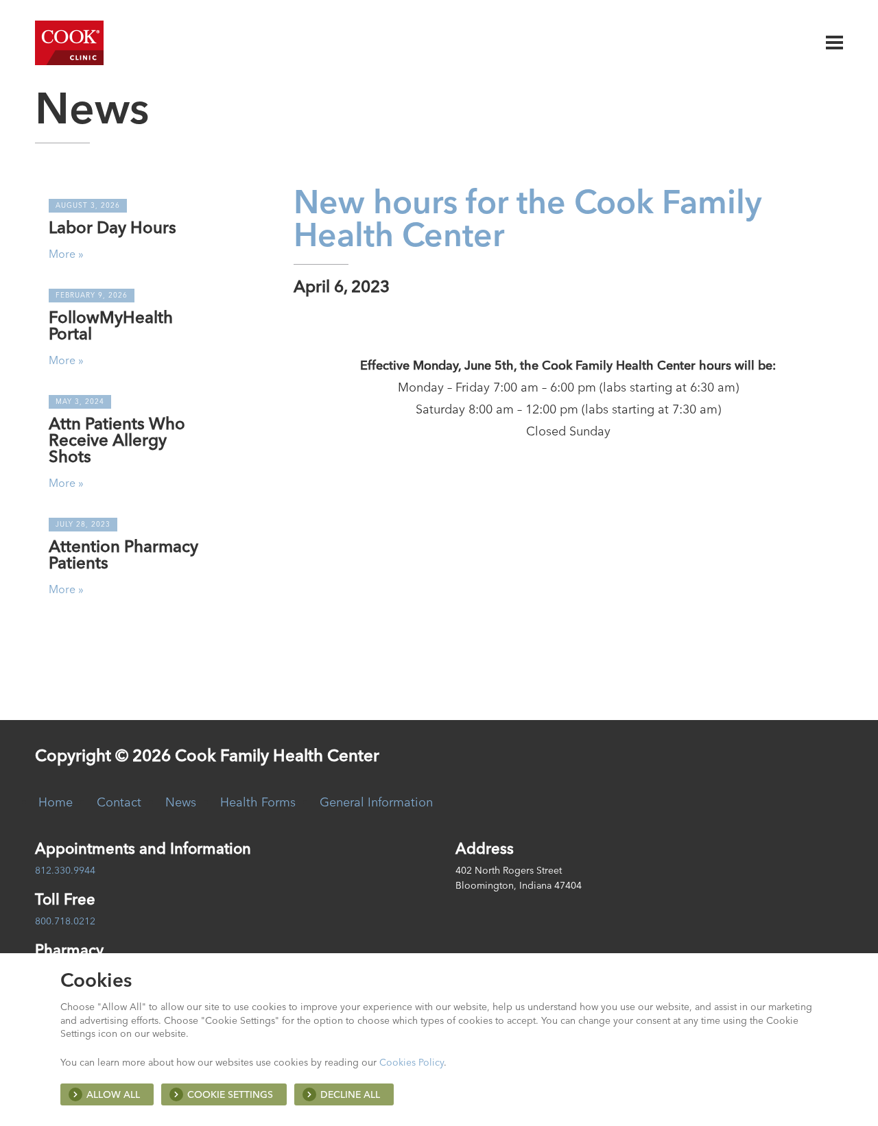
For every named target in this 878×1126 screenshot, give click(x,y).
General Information (376, 802)
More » (66, 254)
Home (55, 802)
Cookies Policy (411, 1062)
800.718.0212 (65, 921)
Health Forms (258, 802)
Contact (119, 802)
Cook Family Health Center (69, 43)
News (180, 802)
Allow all (113, 1094)
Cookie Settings (230, 1094)
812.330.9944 (65, 870)
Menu (834, 42)
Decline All (350, 1094)
